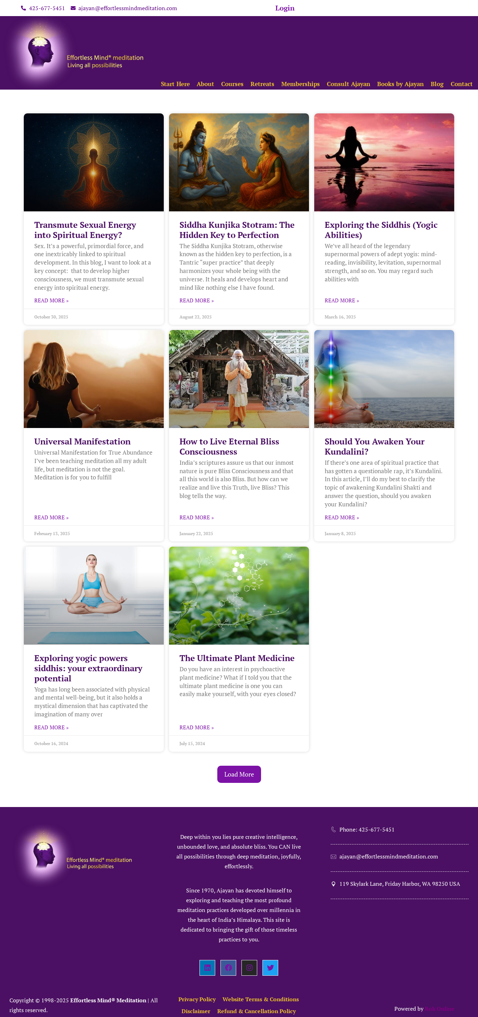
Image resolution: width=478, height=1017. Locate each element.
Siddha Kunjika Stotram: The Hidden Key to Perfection (237, 229)
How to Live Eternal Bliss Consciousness (229, 446)
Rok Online (440, 1008)
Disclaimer (196, 1011)
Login (285, 8)
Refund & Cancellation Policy (256, 1011)
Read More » (51, 300)
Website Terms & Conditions (261, 999)
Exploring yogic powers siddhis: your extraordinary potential (88, 668)
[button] (239, 774)
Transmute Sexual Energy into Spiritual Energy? (85, 229)
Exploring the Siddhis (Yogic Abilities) (381, 229)
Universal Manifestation (82, 441)
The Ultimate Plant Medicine (237, 658)
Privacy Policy (197, 999)
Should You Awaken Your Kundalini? (374, 446)
